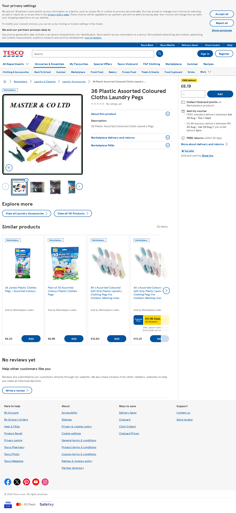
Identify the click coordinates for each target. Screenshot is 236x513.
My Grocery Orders (16, 419)
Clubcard (124, 419)
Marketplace (20, 81)
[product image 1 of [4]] (42, 134)
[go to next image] (79, 186)
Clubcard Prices (129, 433)
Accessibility (69, 413)
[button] (147, 45)
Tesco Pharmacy (14, 447)
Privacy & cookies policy (77, 426)
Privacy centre (13, 440)
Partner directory (73, 468)
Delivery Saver (128, 413)
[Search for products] (159, 53)
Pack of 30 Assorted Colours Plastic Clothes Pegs (62, 290)
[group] (23, 291)
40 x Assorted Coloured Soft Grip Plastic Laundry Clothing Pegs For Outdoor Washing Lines (149, 292)
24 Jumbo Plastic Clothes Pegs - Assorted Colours (21, 289)
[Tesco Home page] (13, 54)
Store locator (185, 419)
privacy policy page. (59, 14)
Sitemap (67, 419)
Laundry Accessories (74, 81)
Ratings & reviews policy (77, 461)
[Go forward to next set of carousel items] (166, 290)
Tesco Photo (11, 454)
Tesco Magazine (13, 461)
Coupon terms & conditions (79, 454)
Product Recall (13, 433)
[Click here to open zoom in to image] (9, 167)
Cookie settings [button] (71, 433)
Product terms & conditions (79, 447)
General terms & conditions (79, 440)
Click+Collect (127, 426)
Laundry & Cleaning (44, 81)
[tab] (19, 187)
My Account (11, 413)
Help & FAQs (12, 426)
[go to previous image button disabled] (5, 186)
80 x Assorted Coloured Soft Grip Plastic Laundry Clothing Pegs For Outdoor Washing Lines (106, 292)
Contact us (183, 413)
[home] (5, 81)
